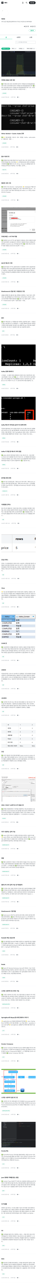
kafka (3, 384)
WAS (3, 19)
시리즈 (18, 37)
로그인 (32, 3)
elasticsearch (5, 844)
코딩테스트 (4, 491)
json (3, 1190)
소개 (31, 37)
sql (3, 519)
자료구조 (4, 169)
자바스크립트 (31, 48)
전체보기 (5, 48)
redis (3, 951)
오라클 (21, 48)
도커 (3, 1030)
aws (3, 1245)
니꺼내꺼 (4, 93)
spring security (6, 1004)
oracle (4, 818)
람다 (3, 331)
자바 (14, 48)
